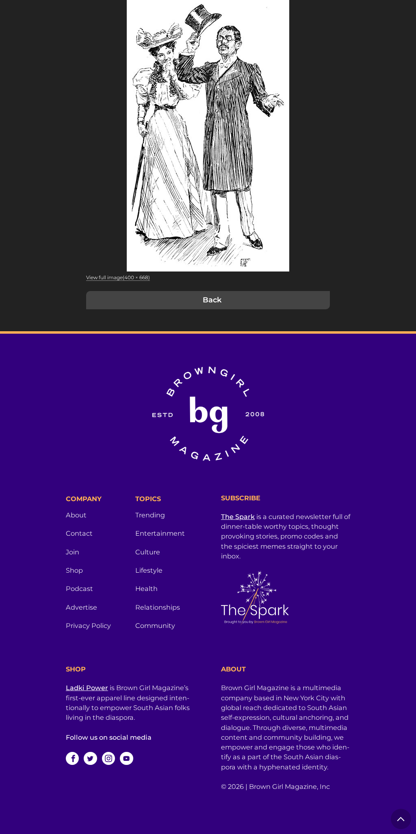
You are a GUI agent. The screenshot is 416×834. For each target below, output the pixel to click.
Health (146, 588)
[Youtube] (126, 758)
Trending (150, 515)
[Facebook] (72, 758)
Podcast (79, 588)
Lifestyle (148, 570)
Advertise (81, 607)
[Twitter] (90, 758)
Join (72, 552)
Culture (147, 552)
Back (212, 299)
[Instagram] (108, 758)
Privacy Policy (88, 625)
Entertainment (160, 533)
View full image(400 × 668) (118, 277)
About (76, 515)
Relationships (157, 607)
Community (155, 625)
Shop (74, 570)
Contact (79, 533)
